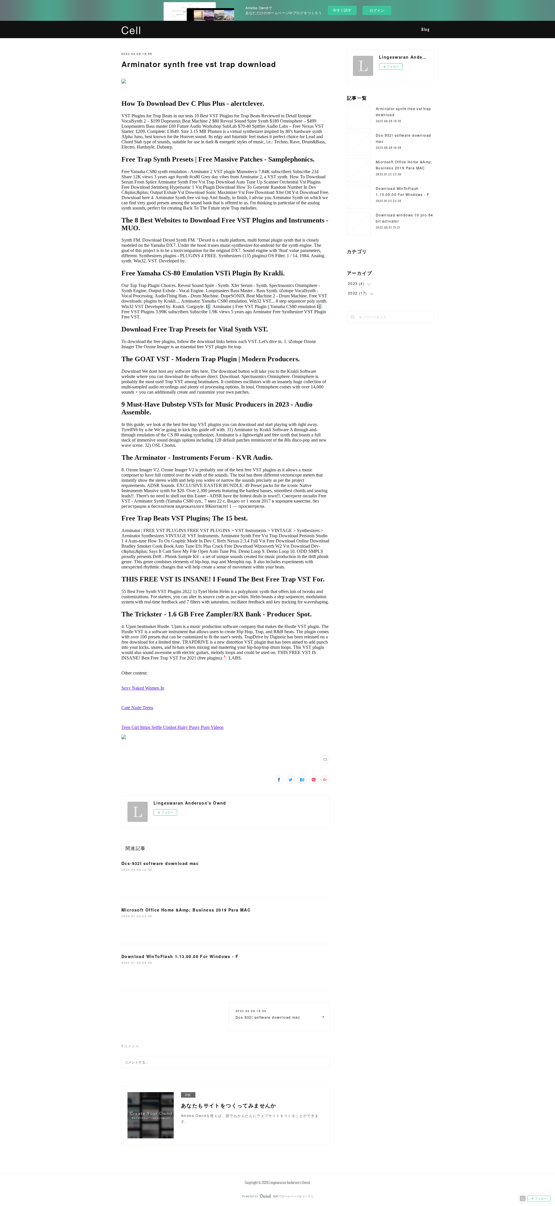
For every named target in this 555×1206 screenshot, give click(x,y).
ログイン (376, 10)
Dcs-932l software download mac (160, 863)
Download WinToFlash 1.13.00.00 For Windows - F (179, 956)
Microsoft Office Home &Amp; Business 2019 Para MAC (186, 910)
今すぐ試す (342, 10)
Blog (425, 29)
